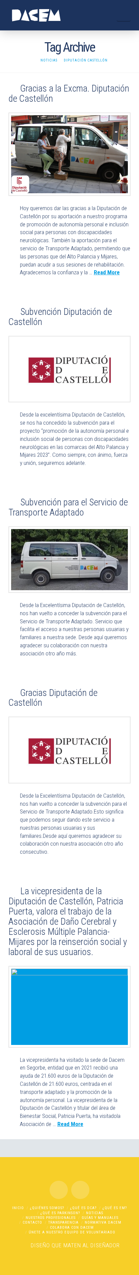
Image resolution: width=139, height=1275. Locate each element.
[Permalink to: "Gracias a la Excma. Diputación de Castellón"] (69, 154)
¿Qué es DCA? (83, 1208)
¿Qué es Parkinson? (60, 1213)
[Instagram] (80, 1190)
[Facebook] (59, 1190)
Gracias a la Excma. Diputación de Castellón (68, 93)
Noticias (94, 1213)
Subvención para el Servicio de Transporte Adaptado (68, 507)
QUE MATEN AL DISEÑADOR (86, 1245)
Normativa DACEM (103, 1222)
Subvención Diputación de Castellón (60, 316)
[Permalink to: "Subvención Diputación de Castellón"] (69, 369)
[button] (124, 14)
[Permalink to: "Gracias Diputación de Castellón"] (69, 749)
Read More (107, 272)
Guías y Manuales (100, 1218)
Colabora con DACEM (72, 1227)
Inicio (18, 1208)
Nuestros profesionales (51, 1218)
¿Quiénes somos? (47, 1208)
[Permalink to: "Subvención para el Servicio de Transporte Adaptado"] (69, 559)
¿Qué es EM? (115, 1208)
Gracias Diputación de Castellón (53, 698)
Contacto (32, 1222)
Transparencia (63, 1222)
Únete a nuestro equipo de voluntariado (72, 1232)
